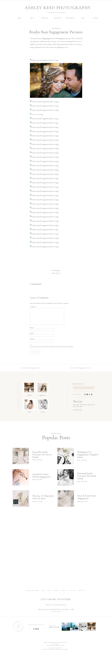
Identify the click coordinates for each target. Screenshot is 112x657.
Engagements (56, 28)
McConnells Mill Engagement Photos (31, 368)
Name (32, 327)
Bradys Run (46, 38)
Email (32, 333)
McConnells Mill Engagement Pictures (80, 368)
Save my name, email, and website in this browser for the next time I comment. (51, 347)
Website (32, 339)
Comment (33, 307)
